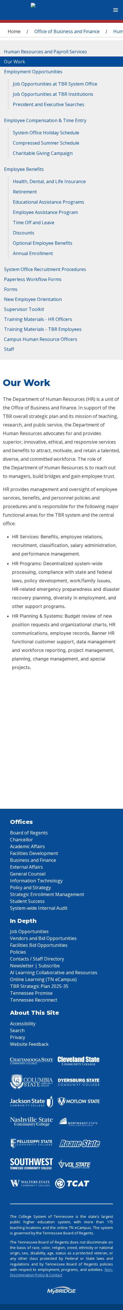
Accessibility (22, 1023)
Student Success (27, 901)
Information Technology (36, 881)
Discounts (23, 233)
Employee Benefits (24, 169)
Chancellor (21, 839)
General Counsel (27, 874)
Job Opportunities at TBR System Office (55, 84)
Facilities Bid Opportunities (39, 945)
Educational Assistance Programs (48, 202)
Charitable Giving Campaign (43, 153)
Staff (9, 349)
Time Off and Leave (33, 222)
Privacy (17, 1037)
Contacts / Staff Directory (37, 959)
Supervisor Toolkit (24, 309)
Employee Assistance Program (45, 212)
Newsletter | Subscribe (35, 966)
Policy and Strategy (30, 887)
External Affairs (26, 867)
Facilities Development (34, 853)
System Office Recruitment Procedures (45, 269)
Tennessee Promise (31, 993)
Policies (18, 952)
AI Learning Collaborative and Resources (53, 972)
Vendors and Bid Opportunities (43, 938)
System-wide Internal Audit (39, 908)
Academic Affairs (27, 846)
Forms (10, 289)
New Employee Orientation (33, 299)
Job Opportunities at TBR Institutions (53, 94)
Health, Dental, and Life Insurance (49, 181)
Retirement (25, 192)
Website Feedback (29, 1044)
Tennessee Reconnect (33, 1000)
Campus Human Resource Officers (40, 339)
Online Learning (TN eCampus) (43, 979)
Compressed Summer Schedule (46, 143)
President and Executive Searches (48, 104)
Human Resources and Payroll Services (45, 51)
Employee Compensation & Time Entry (45, 120)
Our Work (14, 61)
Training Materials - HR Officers (38, 319)
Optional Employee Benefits (42, 243)
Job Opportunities (29, 931)
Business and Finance (33, 860)
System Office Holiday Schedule (46, 133)
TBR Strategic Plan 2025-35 (39, 986)
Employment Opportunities (33, 71)
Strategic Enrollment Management (47, 894)
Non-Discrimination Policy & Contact (61, 1272)
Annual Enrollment (33, 253)
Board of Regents (29, 833)
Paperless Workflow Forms (32, 279)
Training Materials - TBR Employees (43, 329)
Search (17, 1030)
